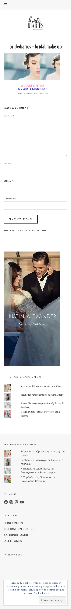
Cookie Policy (41, 593)
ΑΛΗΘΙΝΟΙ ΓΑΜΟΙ (16, 535)
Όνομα (9, 163)
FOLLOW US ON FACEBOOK (25, 230)
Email (8, 181)
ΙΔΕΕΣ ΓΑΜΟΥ (13, 541)
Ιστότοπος (10, 198)
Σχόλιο (9, 116)
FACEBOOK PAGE (13, 555)
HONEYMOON (13, 523)
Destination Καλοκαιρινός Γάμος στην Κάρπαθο (42, 394)
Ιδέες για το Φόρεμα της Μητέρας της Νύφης (41, 386)
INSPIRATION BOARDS (19, 529)
